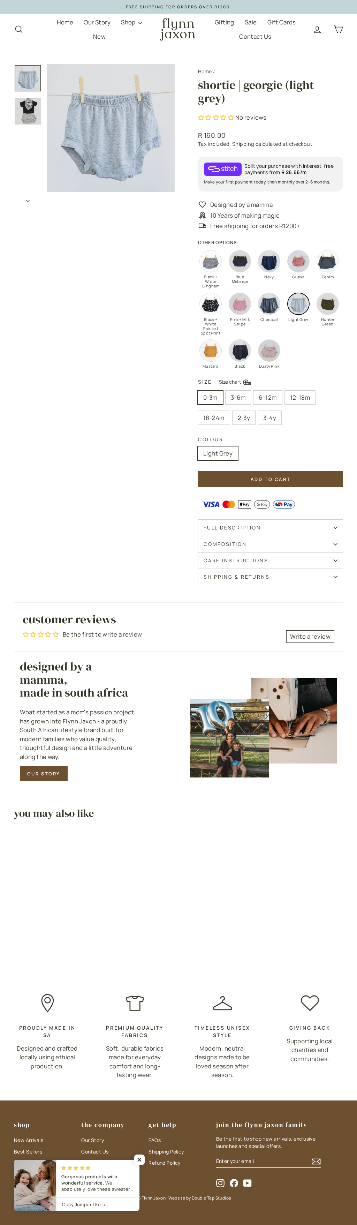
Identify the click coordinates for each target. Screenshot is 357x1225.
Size (220, 381)
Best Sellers (28, 1151)
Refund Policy (165, 1162)
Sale (251, 22)
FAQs (155, 1140)
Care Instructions (236, 560)
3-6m (238, 397)
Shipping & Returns (236, 576)
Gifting (224, 22)
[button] (216, 117)
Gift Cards (281, 22)
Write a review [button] (310, 636)
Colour (210, 439)
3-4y (269, 418)
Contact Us (255, 36)
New (99, 36)
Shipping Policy (166, 1151)
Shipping (243, 144)
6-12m (267, 397)
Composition (225, 544)
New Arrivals (28, 1140)
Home (65, 22)
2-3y (244, 418)
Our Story (97, 22)
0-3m (210, 397)
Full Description (232, 527)
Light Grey (218, 453)
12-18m (300, 397)
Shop (129, 22)
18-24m (214, 418)
